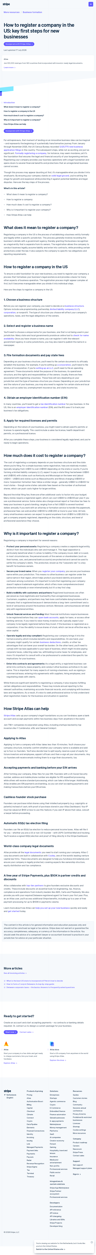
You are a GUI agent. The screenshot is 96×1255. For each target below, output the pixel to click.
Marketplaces (55, 1124)
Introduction (9, 102)
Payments (31, 1153)
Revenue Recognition (35, 1163)
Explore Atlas (9, 1063)
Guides (76, 1095)
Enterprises (54, 1095)
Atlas (29, 1098)
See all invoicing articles (14, 973)
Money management (58, 1127)
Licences (76, 1123)
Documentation (56, 1206)
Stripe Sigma (32, 1167)
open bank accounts (48, 617)
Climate (30, 1114)
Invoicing (30, 1137)
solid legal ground (60, 175)
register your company (53, 571)
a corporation (64, 364)
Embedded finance (57, 1111)
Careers (76, 1146)
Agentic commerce (57, 1101)
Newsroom (77, 1149)
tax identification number (53, 404)
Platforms (54, 1131)
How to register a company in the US (19, 111)
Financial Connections (35, 1131)
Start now (10, 1032)
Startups (53, 1098)
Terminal (30, 1173)
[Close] (91, 1243)
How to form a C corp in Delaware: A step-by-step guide (30, 984)
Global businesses (57, 1118)
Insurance (54, 1156)
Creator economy (57, 1140)
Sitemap (76, 1126)
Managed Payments (35, 1147)
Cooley (51, 855)
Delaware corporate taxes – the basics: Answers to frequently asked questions (41, 987)
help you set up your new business (52, 907)
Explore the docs (57, 1060)
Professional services (58, 1169)
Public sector (55, 1172)
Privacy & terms (79, 1114)
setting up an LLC (44, 368)
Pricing (29, 1095)
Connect (30, 1118)
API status (54, 1213)
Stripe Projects (56, 1223)
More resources (12, 12)
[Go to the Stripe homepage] (6, 1091)
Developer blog (56, 1226)
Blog (75, 1101)
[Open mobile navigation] (91, 4)
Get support (78, 1165)
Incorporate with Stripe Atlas (18, 44)
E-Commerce (55, 1108)
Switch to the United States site (49, 1249)
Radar (29, 1160)
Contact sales (26, 1032)
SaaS (52, 1134)
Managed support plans (82, 1168)
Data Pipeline (32, 1124)
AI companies (55, 1137)
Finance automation (58, 1114)
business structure (74, 305)
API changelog (55, 1216)
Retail (52, 1175)
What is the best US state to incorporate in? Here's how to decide (35, 981)
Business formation (32, 12)
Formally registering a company (30, 153)
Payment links (32, 1150)
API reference (55, 1210)
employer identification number (32, 407)
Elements (31, 1127)
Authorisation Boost (35, 1101)
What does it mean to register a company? (22, 107)
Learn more (9, 67)
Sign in (76, 1174)
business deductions (50, 642)
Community (77, 1104)
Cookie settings (79, 1130)
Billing (29, 1104)
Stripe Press (78, 1152)
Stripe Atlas (10, 715)
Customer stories (80, 1098)
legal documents (33, 852)
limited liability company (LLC (64, 309)
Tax (28, 1170)
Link (28, 1144)
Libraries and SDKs (57, 1219)
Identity (30, 1134)
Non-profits (54, 1166)
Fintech (53, 1144)
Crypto (29, 1121)
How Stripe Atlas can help (15, 124)
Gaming (53, 1147)
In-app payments (57, 1121)
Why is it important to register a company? (22, 120)
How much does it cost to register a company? (24, 115)
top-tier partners (34, 885)
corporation (10, 312)
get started (13, 911)
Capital (29, 1108)
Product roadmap (80, 1142)
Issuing (29, 1140)
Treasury (30, 1176)
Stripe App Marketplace (59, 1188)
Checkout (31, 1111)
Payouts (30, 1157)
